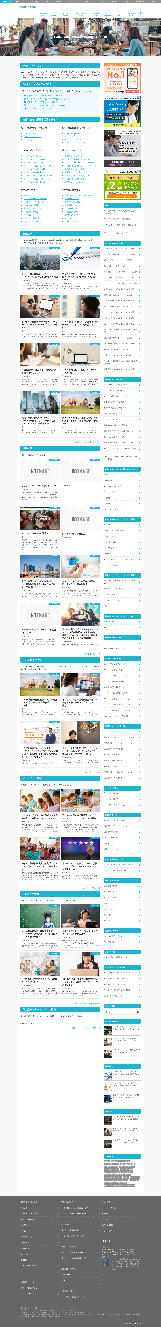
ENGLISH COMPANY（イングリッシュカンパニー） (121, 582)
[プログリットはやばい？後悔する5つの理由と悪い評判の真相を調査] (108, 1087)
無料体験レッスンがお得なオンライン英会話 (120, 272)
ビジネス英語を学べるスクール (115, 396)
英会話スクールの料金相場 (75, 169)
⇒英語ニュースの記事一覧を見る (87, 442)
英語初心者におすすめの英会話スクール (119, 442)
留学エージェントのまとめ (114, 849)
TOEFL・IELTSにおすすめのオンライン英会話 (121, 283)
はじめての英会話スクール (114, 731)
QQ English (108, 498)
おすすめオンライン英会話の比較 (116, 716)
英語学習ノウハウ (141, 1)
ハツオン (107, 627)
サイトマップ (107, 1231)
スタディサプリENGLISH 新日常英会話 (118, 865)
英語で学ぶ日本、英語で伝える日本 (117, 219)
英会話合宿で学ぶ (72, 212)
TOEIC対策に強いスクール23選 (39, 109)
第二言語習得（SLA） (73, 202)
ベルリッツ (108, 524)
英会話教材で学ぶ (72, 208)
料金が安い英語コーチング (114, 437)
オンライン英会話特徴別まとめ (115, 693)
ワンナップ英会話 (110, 565)
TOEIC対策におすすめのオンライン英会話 (119, 277)
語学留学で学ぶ (30, 195)
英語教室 (127, 1174)
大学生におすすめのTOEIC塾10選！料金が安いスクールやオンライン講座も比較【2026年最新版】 (126, 1072)
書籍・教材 (108, 915)
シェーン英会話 (110, 542)
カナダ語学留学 (30, 215)
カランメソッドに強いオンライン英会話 (119, 289)
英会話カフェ (109, 892)
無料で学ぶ (69, 218)
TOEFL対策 (87, 1)
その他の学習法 (131, 14)
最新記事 (43, 14)
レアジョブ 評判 (134, 1180)
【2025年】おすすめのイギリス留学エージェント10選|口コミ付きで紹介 (126, 1141)
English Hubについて (109, 1208)
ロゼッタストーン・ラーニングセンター (119, 559)
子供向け (127, 1)
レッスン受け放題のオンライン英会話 (118, 306)
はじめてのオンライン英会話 (115, 664)
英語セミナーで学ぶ (73, 221)
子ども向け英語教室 (111, 799)
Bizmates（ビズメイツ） (113, 486)
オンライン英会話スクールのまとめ (117, 710)
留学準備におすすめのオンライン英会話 (119, 369)
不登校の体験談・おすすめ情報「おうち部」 (118, 1249)
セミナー (53, 14)
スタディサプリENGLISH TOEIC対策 (118, 870)
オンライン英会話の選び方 (34, 172)
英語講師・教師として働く (114, 996)
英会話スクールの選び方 (74, 172)
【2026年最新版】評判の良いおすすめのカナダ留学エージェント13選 (126, 1118)
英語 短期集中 (115, 1161)
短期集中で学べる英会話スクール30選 (42, 102)
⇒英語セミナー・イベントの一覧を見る (84, 1028)
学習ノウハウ (65, 14)
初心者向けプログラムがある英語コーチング (120, 431)
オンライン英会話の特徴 (33, 162)
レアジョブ (28, 140)
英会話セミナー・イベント (31, 1213)
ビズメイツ (28, 133)
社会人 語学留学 (129, 1164)
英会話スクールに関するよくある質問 (118, 772)
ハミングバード (110, 621)
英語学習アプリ (60, 1)
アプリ (118, 14)
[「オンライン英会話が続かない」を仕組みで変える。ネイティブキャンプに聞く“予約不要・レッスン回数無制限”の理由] (108, 1030)
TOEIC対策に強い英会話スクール (116, 385)
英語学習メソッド (72, 199)
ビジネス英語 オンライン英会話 (113, 1164)
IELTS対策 (100, 1)
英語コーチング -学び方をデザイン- (117, 233)
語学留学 (24, 1231)
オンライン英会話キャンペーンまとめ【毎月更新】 (47, 105)
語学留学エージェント (32, 208)
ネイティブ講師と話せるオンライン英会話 (119, 254)
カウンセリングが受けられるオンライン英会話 (120, 331)
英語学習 (107, 1161)
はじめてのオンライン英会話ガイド (38, 159)
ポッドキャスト (110, 909)
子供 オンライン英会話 (111, 1185)
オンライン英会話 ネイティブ (113, 1177)
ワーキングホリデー (110, 1183)
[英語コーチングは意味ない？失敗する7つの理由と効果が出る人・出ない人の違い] (108, 1099)
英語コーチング (134, 1177)
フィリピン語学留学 (32, 218)
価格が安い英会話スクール (114, 414)
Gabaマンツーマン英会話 (113, 530)
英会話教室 (95, 14)
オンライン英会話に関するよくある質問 (119, 704)
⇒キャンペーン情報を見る (89, 888)
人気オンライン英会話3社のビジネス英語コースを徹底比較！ (126, 1051)
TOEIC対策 (74, 1)
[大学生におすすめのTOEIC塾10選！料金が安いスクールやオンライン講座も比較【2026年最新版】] (108, 1075)
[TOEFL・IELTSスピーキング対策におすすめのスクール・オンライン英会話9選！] (108, 1132)
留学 (47, 1)
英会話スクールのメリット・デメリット (80, 166)
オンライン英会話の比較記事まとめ (38, 175)
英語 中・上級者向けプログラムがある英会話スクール (120, 449)
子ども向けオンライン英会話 (115, 805)
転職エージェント (68, 1274)
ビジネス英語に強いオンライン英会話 (118, 260)
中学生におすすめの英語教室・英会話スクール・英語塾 (120, 458)
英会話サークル (110, 897)
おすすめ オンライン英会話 (124, 1172)
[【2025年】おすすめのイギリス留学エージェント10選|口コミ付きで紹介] (108, 1144)
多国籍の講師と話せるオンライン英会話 (119, 301)
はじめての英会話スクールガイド (78, 159)
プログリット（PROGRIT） (114, 589)
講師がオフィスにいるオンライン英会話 (119, 324)
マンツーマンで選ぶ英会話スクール (117, 419)
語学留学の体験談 (31, 212)
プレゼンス (108, 606)
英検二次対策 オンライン (126, 1166)
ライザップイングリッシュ (114, 600)
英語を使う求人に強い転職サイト (116, 978)
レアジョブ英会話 (110, 474)
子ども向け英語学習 (28, 1266)
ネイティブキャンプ (32, 137)
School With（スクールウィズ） (115, 648)
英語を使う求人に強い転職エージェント (119, 973)
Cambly (107, 503)
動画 (105, 903)
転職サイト (66, 1280)
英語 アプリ (107, 1180)
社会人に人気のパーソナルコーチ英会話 (80, 162)
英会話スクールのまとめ (74, 182)
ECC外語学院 (109, 548)
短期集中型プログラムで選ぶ (115, 402)
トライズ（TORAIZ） (73, 139)
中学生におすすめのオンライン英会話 (118, 349)
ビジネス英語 (125, 1161)
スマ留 (106, 643)
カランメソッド (109, 1174)
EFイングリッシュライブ (113, 509)
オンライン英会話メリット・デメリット (39, 166)
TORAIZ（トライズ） (112, 595)
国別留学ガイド (110, 843)
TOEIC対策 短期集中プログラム (116, 390)
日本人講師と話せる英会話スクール (117, 425)
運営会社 (105, 1213)
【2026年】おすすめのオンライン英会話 (119, 248)
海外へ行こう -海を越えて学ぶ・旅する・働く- (120, 226)
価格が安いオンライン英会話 (115, 266)
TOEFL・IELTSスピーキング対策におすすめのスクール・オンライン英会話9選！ (126, 1129)
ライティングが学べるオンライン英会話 (119, 312)
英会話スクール (20, 1)
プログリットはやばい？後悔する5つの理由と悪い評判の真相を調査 (126, 1084)
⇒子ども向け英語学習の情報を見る (86, 1004)
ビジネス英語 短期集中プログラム (116, 408)
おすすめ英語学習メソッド (114, 936)
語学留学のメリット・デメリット (37, 202)
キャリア (154, 1)
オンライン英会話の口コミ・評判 (37, 179)
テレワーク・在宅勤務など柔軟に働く (118, 990)
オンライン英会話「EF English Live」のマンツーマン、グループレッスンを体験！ (126, 1039)
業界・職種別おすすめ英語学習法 (78, 195)
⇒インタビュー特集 (92, 772)
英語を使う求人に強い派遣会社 (115, 984)
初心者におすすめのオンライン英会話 (118, 338)
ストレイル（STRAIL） (74, 143)
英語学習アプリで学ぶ (73, 205)
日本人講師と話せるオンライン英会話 (118, 295)
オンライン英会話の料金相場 (35, 169)
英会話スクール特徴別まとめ (115, 760)
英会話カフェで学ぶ (73, 215)
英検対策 (114, 1)
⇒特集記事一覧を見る (91, 654)
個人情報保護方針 (108, 1225)
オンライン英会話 (33, 1)
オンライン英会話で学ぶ (33, 156)
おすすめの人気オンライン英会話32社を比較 (44, 96)
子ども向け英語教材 (111, 793)
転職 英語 (122, 1185)
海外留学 (126, 1177)
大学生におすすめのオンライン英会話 (118, 355)
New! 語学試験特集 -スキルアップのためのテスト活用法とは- (120, 212)
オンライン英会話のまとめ (34, 182)
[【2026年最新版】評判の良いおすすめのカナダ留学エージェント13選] (108, 1120)
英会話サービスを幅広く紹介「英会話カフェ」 (119, 1252)
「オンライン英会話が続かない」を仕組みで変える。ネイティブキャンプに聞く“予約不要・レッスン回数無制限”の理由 (126, 1027)
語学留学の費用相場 (32, 205)
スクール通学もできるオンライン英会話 (119, 318)
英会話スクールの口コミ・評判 (77, 179)
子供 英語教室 (122, 1183)
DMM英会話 (108, 480)
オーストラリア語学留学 (33, 221)
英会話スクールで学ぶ (73, 156)
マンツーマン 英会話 (126, 1169)
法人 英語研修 (131, 1185)
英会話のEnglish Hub (134, 1323)
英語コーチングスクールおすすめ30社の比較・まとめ (48, 99)
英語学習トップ (7, 1)
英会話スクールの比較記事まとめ (78, 175)
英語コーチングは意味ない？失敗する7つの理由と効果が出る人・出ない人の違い (126, 1096)
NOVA (106, 553)
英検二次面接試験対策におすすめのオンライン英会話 (120, 362)
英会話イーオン (110, 536)
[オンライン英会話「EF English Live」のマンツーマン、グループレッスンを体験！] (108, 1042)
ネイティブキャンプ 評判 (120, 1180)
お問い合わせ (107, 1219)
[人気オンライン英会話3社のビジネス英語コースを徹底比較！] (108, 1054)
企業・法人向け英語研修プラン (115, 957)
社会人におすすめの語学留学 (35, 199)
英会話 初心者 (119, 1174)
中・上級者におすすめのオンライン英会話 (119, 344)
